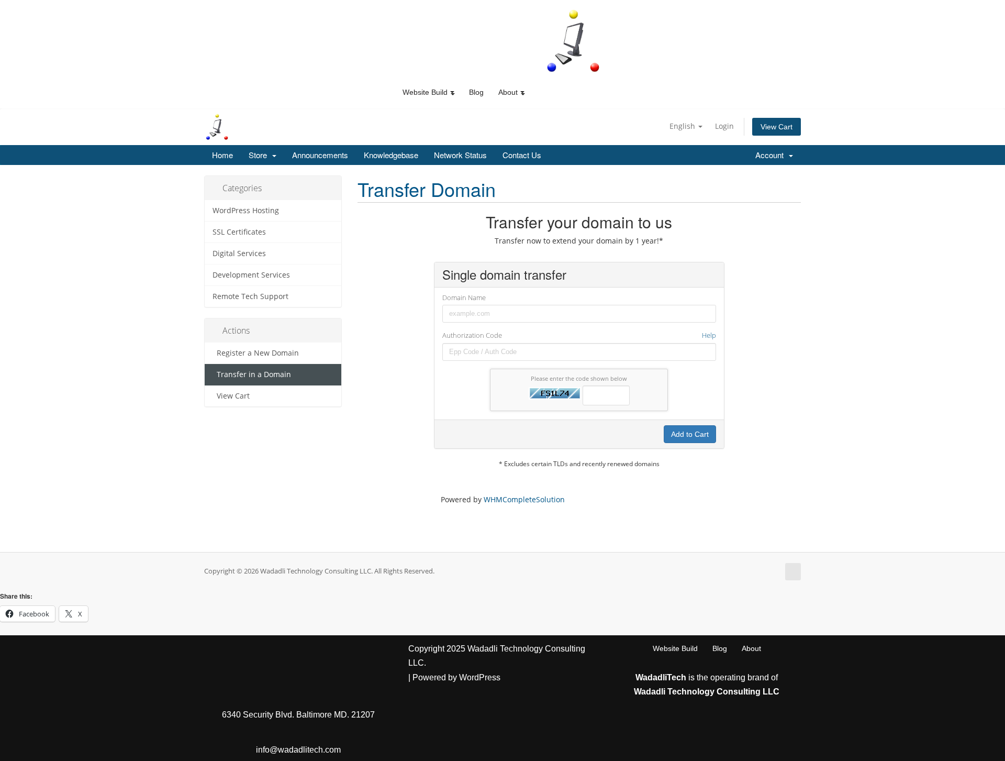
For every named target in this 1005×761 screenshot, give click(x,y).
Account (771, 154)
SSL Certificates (239, 232)
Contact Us (521, 154)
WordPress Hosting (246, 210)
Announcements (320, 154)
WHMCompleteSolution (524, 499)
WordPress (479, 677)
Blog (476, 92)
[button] (452, 92)
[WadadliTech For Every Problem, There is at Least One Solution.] (573, 40)
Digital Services (239, 253)
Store (260, 154)
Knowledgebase (391, 154)
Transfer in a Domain (252, 374)
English (683, 126)
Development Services (251, 275)
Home (222, 154)
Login (724, 126)
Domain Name (464, 297)
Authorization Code (579, 335)
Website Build (675, 648)
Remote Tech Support (250, 296)
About (751, 648)
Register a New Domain (256, 353)
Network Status (460, 154)
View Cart (776, 127)
